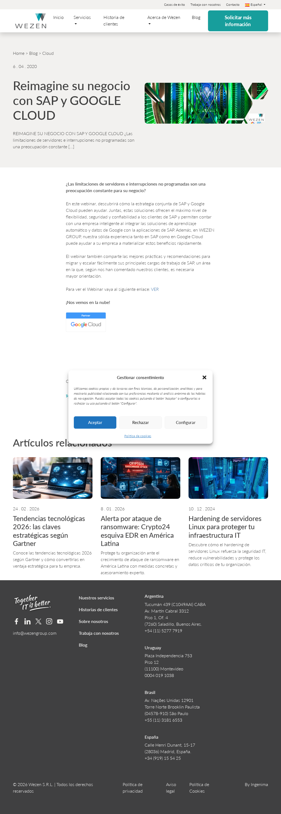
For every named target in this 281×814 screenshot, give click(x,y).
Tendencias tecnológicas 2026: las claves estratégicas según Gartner (49, 530)
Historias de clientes (98, 609)
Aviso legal (171, 787)
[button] (204, 377)
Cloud (48, 53)
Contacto (233, 4)
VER (155, 289)
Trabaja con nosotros (205, 4)
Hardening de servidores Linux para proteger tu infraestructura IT (225, 526)
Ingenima (259, 784)
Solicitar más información (238, 21)
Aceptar (95, 422)
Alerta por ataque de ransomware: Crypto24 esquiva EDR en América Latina (137, 530)
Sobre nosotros (93, 621)
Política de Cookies (199, 787)
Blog (196, 17)
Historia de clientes (113, 20)
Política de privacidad (133, 787)
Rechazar (140, 422)
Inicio (58, 17)
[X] (38, 621)
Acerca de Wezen (163, 17)
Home (18, 53)
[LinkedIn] (27, 621)
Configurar (186, 422)
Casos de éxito (174, 4)
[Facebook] (16, 621)
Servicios (82, 17)
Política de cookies (137, 436)
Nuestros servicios (96, 597)
